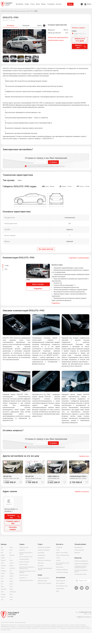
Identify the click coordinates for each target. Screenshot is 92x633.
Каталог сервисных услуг (25, 556)
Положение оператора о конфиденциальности (80, 567)
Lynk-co (11, 563)
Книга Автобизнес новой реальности (62, 563)
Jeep (2, 599)
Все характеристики (46, 249)
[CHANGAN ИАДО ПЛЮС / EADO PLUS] (79, 466)
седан (20, 180)
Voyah (11, 597)
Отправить (53, 162)
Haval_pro (3, 594)
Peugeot (12, 573)
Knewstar (12, 555)
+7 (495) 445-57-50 (84, 612)
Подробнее (38, 288)
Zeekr (11, 599)
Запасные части (23, 575)
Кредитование (41, 555)
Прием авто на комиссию (44, 560)
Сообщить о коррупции (62, 569)
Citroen (2, 568)
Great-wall (3, 589)
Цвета (41, 25)
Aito (2, 547)
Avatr (2, 550)
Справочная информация (81, 561)
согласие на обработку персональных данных (55, 166)
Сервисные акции (23, 547)
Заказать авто (78, 46)
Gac (2, 584)
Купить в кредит (38, 284)
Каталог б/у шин (23, 564)
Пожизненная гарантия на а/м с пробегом (27, 571)
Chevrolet (3, 565)
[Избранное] (20, 482)
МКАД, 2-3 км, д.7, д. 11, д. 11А (80, 34)
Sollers (11, 584)
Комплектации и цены (61, 586)
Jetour (11, 547)
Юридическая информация (81, 563)
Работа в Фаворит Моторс (62, 555)
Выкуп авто (41, 563)
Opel (11, 570)
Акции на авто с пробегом (44, 583)
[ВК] (76, 589)
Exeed (2, 576)
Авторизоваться (78, 547)
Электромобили (60, 588)
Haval (2, 591)
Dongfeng (3, 570)
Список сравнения (79, 550)
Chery (2, 563)
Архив (57, 591)
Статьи (57, 550)
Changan (3, 560)
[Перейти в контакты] (82, 4)
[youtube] (81, 589)
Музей (70, 4)
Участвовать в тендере (62, 572)
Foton (2, 581)
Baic (2, 552)
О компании (59, 547)
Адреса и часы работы (62, 552)
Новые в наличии (60, 580)
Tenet (11, 586)
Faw (2, 578)
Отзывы (58, 557)
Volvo (11, 594)
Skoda (11, 581)
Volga (11, 589)
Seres (11, 578)
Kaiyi (11, 550)
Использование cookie (80, 574)
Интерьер (26, 25)
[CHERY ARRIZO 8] (57, 479)
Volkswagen (13, 591)
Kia (10, 552)
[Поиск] (76, 580)
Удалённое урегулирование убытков (45, 569)
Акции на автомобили (43, 578)
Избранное (77, 552)
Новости (58, 560)
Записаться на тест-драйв (79, 40)
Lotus (11, 560)
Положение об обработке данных (81, 571)
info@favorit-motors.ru (84, 617)
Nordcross (12, 568)
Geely (2, 586)
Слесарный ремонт (24, 559)
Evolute (3, 573)
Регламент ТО (23, 577)
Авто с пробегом (60, 583)
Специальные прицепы (44, 550)
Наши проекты (59, 567)
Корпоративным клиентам (26, 580)
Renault (11, 576)
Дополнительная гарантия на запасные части (26, 567)
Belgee (2, 555)
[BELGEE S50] (13, 479)
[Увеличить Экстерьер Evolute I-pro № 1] (24, 41)
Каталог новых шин (24, 561)
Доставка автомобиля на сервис (25, 553)
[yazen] (87, 589)
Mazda (11, 565)
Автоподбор (41, 552)
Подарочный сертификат (44, 547)
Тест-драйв (40, 565)
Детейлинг (22, 550)
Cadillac (3, 557)
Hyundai (3, 597)
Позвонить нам (11, 516)
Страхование (41, 557)
